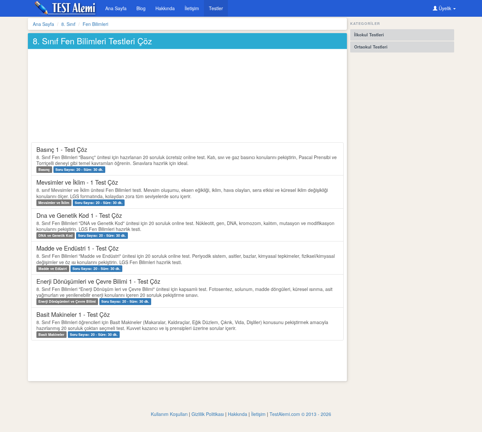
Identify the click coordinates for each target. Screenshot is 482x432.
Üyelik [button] (444, 8)
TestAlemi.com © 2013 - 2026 (300, 414)
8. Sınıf (68, 24)
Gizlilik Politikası (207, 414)
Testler (216, 8)
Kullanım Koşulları (169, 414)
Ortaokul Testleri (371, 47)
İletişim (192, 8)
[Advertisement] (187, 97)
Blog (141, 8)
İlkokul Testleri (369, 34)
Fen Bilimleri (95, 24)
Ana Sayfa (116, 8)
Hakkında (165, 8)
